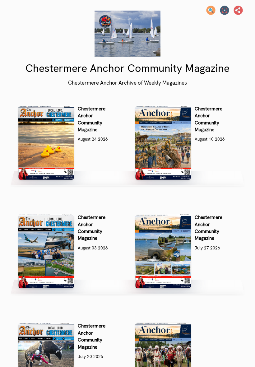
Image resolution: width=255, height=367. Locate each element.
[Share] (238, 10)
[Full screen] (225, 10)
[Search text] (211, 10)
